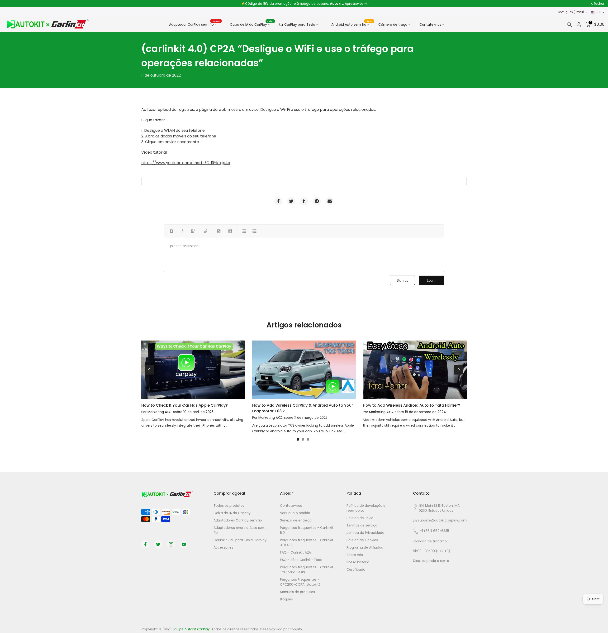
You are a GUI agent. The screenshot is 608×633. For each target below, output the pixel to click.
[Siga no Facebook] (145, 544)
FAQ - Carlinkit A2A (295, 552)
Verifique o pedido (295, 513)
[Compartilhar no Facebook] (278, 201)
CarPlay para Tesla (299, 24)
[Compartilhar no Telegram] (317, 201)
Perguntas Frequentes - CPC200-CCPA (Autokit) (300, 582)
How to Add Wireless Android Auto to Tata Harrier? (411, 405)
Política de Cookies (362, 540)
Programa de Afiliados (365, 547)
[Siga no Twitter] (158, 544)
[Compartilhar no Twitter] (291, 201)
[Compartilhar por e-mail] (330, 201)
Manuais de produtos (297, 591)
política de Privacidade (365, 532)
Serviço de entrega (296, 520)
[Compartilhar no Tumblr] (304, 201)
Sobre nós (355, 554)
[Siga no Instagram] (171, 544)
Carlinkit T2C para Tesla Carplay (240, 540)
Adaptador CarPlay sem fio (194, 24)
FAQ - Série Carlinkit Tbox (301, 559)
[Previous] (149, 370)
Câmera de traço (392, 24)
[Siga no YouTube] (184, 544)
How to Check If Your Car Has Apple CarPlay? (184, 405)
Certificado (356, 569)
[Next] (458, 370)
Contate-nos (430, 24)
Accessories (223, 547)
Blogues (286, 599)
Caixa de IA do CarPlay (252, 24)
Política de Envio (360, 518)
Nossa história (358, 562)
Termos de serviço (362, 525)
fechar (11, 3)
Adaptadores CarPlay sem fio (238, 520)
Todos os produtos (229, 505)
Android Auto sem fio (352, 24)
